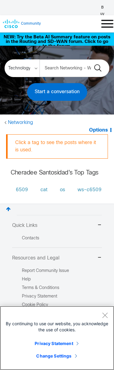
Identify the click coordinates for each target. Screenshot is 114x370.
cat (43, 190)
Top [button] (8, 209)
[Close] (105, 315)
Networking (20, 122)
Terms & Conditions (40, 288)
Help (26, 279)
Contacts (30, 238)
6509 (22, 190)
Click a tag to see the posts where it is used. (55, 146)
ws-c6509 (90, 190)
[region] (57, 338)
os (62, 190)
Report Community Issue (45, 271)
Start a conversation (57, 92)
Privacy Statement (54, 343)
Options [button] (98, 130)
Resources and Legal (36, 258)
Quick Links (24, 225)
